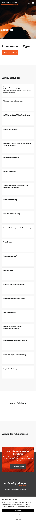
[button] (29, 3)
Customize (18, 515)
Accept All (18, 510)
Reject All (18, 519)
